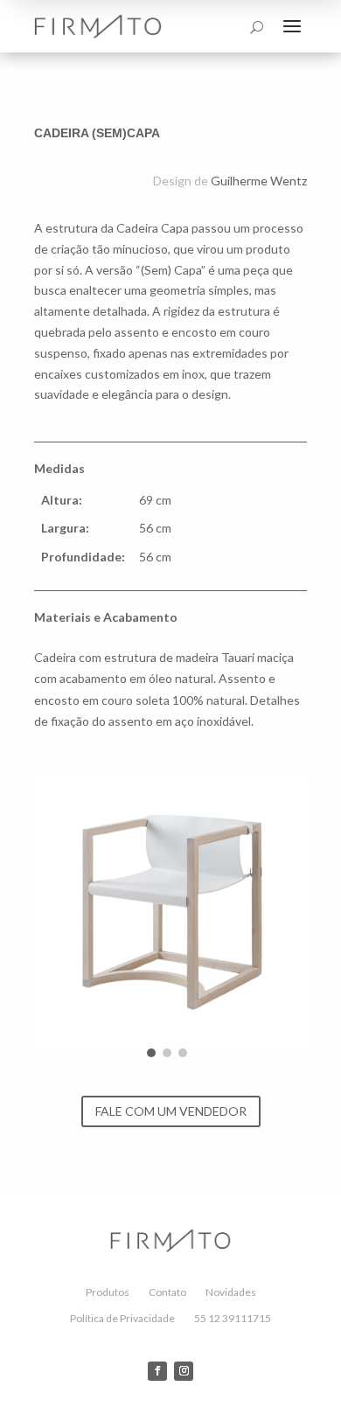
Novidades (230, 1292)
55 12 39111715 (232, 1319)
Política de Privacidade (122, 1319)
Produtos (107, 1292)
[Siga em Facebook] (157, 1371)
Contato (167, 1292)
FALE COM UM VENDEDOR (171, 1111)
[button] (151, 1052)
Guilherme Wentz (259, 180)
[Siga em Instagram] (183, 1371)
